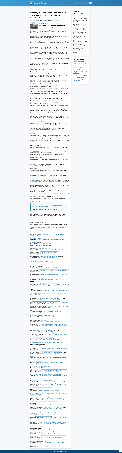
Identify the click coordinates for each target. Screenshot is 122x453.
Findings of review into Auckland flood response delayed (44, 333)
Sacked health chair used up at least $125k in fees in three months (54, 267)
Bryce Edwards (55, 20)
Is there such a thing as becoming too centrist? (49, 257)
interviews (33, 164)
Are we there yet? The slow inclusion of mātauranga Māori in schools (52, 324)
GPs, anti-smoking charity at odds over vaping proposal (49, 397)
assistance (59, 66)
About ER (76, 2)
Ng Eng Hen (36, 176)
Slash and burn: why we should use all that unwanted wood (50, 408)
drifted (44, 143)
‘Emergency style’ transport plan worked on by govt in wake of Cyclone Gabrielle (53, 302)
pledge (58, 159)
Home (90, 2)
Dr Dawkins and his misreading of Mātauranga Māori (49, 321)
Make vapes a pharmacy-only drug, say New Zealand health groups (53, 395)
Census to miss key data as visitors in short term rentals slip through (53, 384)
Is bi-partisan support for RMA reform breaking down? (53, 407)
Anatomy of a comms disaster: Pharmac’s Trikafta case (49, 390)
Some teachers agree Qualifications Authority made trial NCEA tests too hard (53, 325)
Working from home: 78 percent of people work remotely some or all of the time (47, 426)
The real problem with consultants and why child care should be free (55, 260)
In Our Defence (45, 446)
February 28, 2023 (52, 209)
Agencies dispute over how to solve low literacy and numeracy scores (52, 326)
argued (45, 83)
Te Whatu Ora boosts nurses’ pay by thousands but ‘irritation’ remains (51, 399)
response (34, 50)
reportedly (37, 75)
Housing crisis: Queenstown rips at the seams (50, 371)
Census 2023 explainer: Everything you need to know (43, 385)
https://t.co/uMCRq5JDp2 (37, 206)
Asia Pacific (50, 20)
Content (84, 2)
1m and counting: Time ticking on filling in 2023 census (42, 380)
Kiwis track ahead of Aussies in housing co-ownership (52, 367)
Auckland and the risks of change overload (45, 349)
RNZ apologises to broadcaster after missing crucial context (46, 414)
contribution (34, 63)
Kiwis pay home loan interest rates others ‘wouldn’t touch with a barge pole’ (51, 362)
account (48, 198)
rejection (35, 78)
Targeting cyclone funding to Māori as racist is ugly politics (50, 331)
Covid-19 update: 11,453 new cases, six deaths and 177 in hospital (45, 401)
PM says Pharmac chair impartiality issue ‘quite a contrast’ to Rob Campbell (46, 272)
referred (33, 165)
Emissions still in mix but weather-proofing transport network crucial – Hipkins (47, 299)
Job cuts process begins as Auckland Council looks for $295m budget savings (52, 348)
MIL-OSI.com (67, 451)
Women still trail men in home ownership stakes (41, 366)
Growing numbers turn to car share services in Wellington (43, 315)
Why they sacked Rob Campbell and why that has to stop (50, 276)
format (42, 212)
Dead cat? (43, 295)
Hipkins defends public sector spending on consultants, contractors (51, 239)
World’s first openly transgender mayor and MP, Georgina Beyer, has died (46, 433)
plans (42, 193)
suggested (38, 105)
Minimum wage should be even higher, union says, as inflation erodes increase (54, 422)
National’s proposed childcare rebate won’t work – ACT (43, 261)
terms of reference (40, 123)
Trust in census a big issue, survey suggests (49, 383)
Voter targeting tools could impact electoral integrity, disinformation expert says (54, 284)
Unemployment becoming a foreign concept (46, 424)
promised (35, 155)
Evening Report (38, 2)
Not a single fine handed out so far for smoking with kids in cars (49, 391)
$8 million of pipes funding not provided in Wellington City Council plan (51, 353)
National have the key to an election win (49, 252)
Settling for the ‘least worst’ (44, 247)
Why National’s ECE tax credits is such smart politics (49, 256)
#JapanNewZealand (57, 205)
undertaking (56, 188)
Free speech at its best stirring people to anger (43, 416)
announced (66, 155)
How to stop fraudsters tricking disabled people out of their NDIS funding (80, 63)
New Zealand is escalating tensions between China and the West (52, 442)
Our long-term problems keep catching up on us (47, 330)
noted (42, 109)
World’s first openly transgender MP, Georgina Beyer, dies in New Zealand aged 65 (49, 438)
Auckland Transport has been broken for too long (48, 316)
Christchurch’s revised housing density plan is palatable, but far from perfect (53, 370)
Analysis (37, 20)
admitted (62, 93)
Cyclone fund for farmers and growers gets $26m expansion (43, 338)
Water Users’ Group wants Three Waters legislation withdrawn (50, 352)
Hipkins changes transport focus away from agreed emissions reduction (46, 301)
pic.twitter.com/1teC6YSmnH (49, 206)
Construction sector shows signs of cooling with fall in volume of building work (47, 374)
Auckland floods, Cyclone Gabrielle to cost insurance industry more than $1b (46, 339)
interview (46, 41)
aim (54, 172)
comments (42, 71)
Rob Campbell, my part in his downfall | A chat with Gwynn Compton (50, 278)
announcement (36, 151)
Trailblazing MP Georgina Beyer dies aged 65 (41, 429)
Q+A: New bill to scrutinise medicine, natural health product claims (51, 398)
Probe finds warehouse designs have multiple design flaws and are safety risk (47, 342)
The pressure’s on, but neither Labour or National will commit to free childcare (54, 249)
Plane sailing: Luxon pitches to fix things (50, 258)
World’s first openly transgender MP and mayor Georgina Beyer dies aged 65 (47, 437)
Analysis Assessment (43, 20)
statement (34, 180)
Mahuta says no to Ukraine (40, 443)
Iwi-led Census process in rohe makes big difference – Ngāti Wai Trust (53, 381)
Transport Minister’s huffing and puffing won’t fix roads (53, 311)
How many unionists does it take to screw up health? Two (52, 279)
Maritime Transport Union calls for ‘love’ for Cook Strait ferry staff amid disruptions (48, 314)
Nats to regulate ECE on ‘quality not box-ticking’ (49, 251)
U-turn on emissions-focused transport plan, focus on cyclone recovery (53, 297)
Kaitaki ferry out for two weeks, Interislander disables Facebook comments (55, 312)
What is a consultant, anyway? (45, 243)
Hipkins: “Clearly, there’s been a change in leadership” (50, 298)
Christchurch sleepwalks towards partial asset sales (51, 351)
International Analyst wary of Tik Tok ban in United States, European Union (55, 445)
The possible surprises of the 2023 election (50, 283)
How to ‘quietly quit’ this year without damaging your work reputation (53, 423)
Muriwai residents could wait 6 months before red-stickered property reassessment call (49, 340)
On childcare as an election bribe (43, 248)
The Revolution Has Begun (45, 320)
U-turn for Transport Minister (51, 303)
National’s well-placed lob (40, 253)
